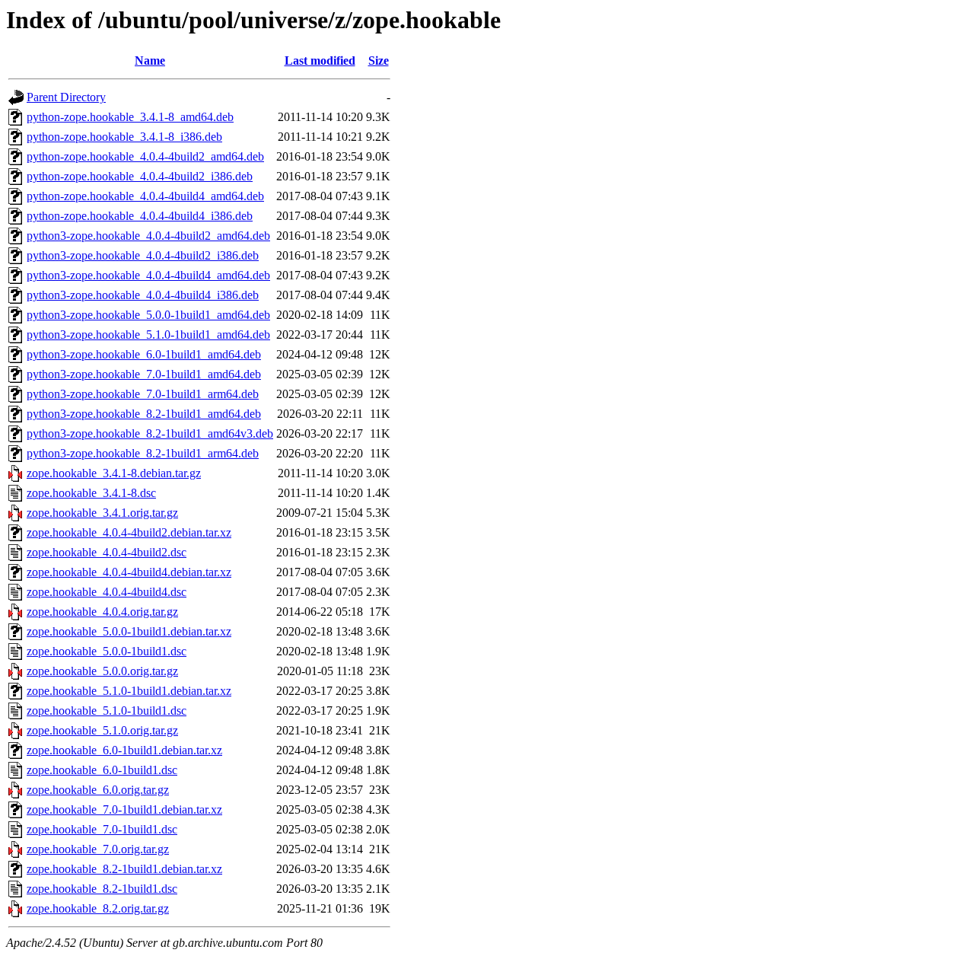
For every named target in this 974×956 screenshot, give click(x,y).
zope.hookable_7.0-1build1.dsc (102, 829)
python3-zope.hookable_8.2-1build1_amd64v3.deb (150, 433)
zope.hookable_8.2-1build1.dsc (102, 888)
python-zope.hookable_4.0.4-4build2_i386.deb (140, 176)
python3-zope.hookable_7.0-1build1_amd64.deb (144, 374)
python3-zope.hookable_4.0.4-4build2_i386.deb (143, 255)
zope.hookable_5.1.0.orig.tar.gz (102, 730)
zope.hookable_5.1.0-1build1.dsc (106, 710)
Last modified (320, 60)
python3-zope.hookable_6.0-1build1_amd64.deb (144, 354)
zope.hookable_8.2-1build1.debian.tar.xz (124, 868)
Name (150, 60)
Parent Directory (66, 97)
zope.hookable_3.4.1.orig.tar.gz (102, 512)
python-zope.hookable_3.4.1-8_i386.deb (124, 136)
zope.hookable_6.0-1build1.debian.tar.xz (124, 750)
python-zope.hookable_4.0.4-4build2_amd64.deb (145, 156)
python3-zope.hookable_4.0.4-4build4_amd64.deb (148, 275)
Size (378, 60)
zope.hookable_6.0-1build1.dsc (102, 769)
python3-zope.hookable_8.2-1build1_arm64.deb (143, 453)
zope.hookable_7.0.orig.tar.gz (98, 849)
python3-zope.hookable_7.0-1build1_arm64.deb (143, 393)
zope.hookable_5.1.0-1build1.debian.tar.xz (129, 690)
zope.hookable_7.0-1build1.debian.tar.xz (124, 809)
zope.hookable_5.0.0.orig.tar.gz (102, 670)
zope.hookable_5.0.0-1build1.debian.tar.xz (129, 631)
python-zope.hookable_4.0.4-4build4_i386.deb (140, 215)
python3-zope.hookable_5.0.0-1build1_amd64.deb (148, 314)
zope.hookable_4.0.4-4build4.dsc (106, 591)
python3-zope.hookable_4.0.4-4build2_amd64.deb (148, 235)
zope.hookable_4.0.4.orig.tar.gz (102, 611)
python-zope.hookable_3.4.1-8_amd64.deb (130, 116)
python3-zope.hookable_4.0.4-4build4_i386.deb (143, 294)
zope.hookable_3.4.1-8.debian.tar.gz (114, 473)
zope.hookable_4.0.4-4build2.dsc (106, 552)
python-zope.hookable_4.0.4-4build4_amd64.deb (145, 196)
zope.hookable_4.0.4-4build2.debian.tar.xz (129, 532)
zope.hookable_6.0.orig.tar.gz (98, 789)
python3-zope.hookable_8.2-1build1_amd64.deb (144, 413)
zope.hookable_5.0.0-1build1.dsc (106, 651)
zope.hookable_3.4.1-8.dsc (91, 492)
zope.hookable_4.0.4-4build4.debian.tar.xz (129, 572)
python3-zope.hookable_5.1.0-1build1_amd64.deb (148, 334)
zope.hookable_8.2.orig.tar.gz (98, 908)
